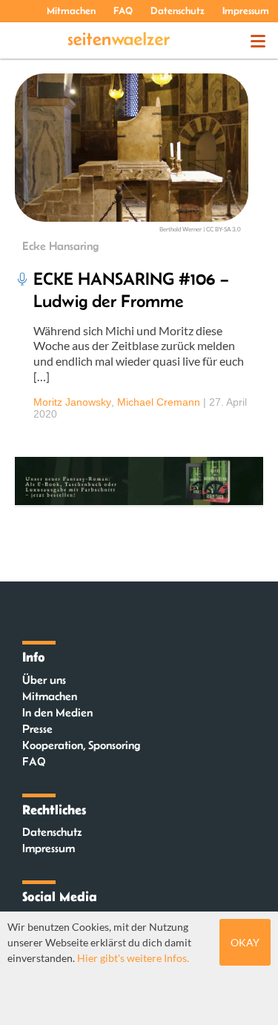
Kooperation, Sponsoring (81, 745)
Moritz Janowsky (72, 402)
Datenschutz (177, 10)
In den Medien (57, 712)
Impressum (245, 10)
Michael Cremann (158, 402)
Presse (37, 728)
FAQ (123, 10)
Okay (245, 942)
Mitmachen (71, 10)
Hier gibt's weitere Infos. (133, 958)
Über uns (44, 679)
